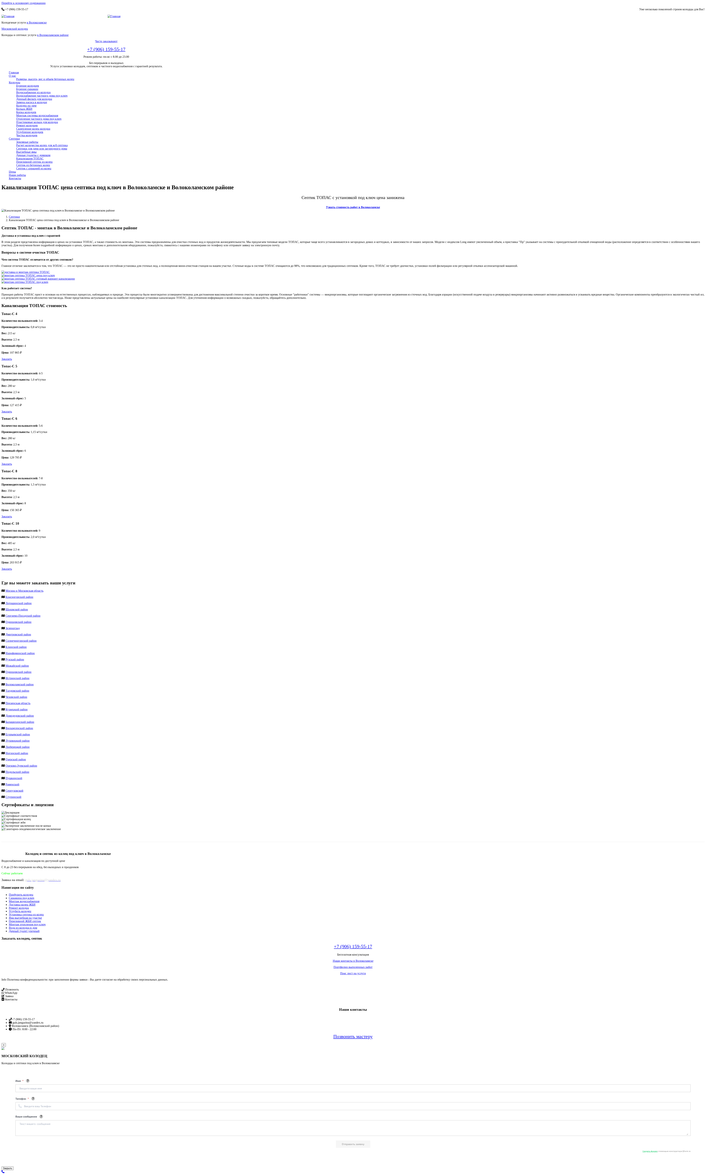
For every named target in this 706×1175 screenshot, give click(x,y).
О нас (12, 75)
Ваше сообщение (26, 1116)
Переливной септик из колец (34, 161)
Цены (12, 171)
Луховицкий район (18, 740)
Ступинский (13, 796)
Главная (14, 72)
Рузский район (15, 659)
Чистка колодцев (26, 135)
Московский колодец (14, 28)
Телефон (21, 1098)
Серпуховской (14, 790)
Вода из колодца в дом (23, 927)
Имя (18, 1080)
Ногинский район (17, 753)
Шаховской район (17, 609)
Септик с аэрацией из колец (33, 168)
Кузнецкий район (17, 709)
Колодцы (14, 82)
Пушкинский (14, 778)
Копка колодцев (26, 112)
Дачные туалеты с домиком (33, 155)
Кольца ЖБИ (24, 108)
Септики (14, 138)
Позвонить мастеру (353, 1036)
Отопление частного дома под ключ (38, 118)
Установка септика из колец (26, 914)
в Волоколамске (37, 22)
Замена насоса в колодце (31, 102)
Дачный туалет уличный (24, 931)
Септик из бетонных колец (33, 165)
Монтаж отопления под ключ (27, 924)
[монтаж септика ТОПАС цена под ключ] (28, 275)
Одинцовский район (18, 622)
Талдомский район (17, 690)
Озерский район (16, 759)
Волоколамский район (20, 684)
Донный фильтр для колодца (34, 99)
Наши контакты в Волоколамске (353, 960)
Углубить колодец (20, 911)
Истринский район (17, 678)
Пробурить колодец (21, 894)
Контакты (15, 178)
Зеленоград (13, 628)
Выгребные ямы (26, 151)
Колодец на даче (26, 105)
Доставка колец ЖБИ (22, 904)
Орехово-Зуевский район (21, 765)
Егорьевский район (18, 734)
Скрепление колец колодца (33, 128)
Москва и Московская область (24, 590)
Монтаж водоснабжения (24, 901)
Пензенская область (18, 703)
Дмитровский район (18, 634)
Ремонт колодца (19, 907)
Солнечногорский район (21, 640)
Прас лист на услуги (353, 973)
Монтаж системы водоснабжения (37, 115)
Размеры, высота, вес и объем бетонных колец (45, 79)
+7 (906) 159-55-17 (106, 49)
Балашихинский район (20, 721)
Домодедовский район (20, 715)
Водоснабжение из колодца (33, 92)
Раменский (12, 784)
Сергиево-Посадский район (23, 615)
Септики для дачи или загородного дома (41, 148)
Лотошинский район (19, 603)
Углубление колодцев (29, 132)
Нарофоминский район (20, 653)
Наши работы (17, 175)
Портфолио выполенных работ (353, 967)
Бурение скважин (27, 89)
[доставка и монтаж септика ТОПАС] (25, 272)
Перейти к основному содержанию (23, 3)
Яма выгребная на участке (25, 917)
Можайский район (17, 665)
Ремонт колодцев (27, 125)
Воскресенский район (19, 728)
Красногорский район (19, 597)
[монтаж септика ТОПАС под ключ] (24, 282)
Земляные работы (27, 142)
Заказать (6, 359)
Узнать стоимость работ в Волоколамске (353, 207)
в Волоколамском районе (53, 35)
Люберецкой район (18, 746)
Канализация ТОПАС (30, 158)
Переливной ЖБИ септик (25, 921)
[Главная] (9, 16)
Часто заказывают (106, 41)
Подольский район (17, 771)
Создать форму (650, 1151)
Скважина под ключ (21, 898)
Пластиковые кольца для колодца (37, 122)
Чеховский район (16, 696)
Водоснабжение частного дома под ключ (41, 95)
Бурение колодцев (27, 85)
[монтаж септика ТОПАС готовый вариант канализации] (38, 278)
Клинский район (16, 647)
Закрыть (7, 1168)
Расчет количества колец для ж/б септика (42, 145)
